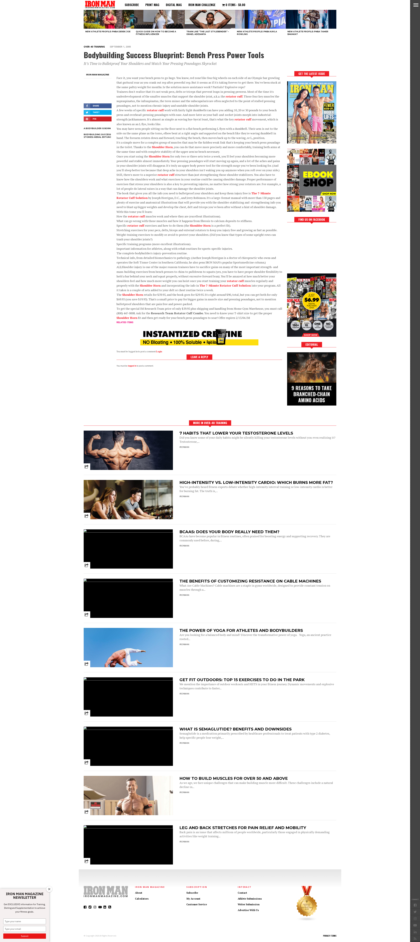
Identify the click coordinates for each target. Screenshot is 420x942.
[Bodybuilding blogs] (307, 920)
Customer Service (196, 904)
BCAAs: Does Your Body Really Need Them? (229, 531)
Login (159, 351)
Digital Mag (174, 5)
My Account (193, 898)
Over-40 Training (94, 46)
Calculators (142, 898)
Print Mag (152, 5)
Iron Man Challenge (201, 5)
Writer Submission (249, 904)
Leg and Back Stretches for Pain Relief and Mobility (242, 827)
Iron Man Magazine (97, 74)
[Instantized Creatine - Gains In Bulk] (199, 344)
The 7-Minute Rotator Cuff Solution (225, 285)
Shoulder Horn (162, 147)
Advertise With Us (248, 910)
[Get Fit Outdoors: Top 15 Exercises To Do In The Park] (128, 679)
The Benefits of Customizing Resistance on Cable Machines (250, 581)
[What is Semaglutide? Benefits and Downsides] (128, 729)
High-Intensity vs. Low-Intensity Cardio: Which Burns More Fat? (256, 482)
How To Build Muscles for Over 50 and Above (233, 778)
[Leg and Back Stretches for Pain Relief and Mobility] (128, 827)
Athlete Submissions (250, 898)
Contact (242, 892)
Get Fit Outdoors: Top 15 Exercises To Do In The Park (242, 679)
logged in (132, 366)
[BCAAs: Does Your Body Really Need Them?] (128, 531)
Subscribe (132, 5)
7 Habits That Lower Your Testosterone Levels (236, 433)
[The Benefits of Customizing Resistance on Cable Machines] (128, 581)
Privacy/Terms (329, 935)
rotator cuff (234, 96)
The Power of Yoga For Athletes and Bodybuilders (241, 630)
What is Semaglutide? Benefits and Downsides (235, 729)
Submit (24, 936)
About (138, 892)
